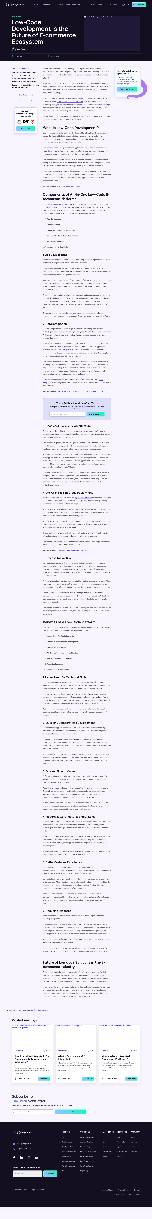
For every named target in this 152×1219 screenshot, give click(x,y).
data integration (65, 350)
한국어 (137, 1194)
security (84, 374)
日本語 (130, 1194)
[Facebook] (14, 1157)
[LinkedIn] (21, 1157)
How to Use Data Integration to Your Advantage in (81, 391)
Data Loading (66, 1156)
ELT (104, 1142)
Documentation (122, 1152)
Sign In (126, 4)
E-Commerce (16, 16)
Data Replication (67, 1147)
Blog (118, 1137)
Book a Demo (138, 5)
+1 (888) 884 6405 (99, 4)
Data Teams (84, 1161)
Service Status (107, 1190)
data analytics (97, 332)
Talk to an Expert (95, 414)
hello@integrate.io (24, 1144)
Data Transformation (69, 1152)
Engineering (84, 1171)
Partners (134, 1142)
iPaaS (105, 1156)
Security (119, 1156)
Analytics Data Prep (87, 1142)
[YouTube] (36, 1157)
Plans (68, 4)
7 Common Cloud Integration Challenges (72, 550)
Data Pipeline (107, 1152)
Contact (134, 1152)
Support (119, 1147)
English (114, 4)
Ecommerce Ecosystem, (21, 1010)
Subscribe (50, 1174)
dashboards (52, 151)
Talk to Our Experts (127, 89)
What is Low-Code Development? (24, 72)
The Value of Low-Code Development (71, 186)
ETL (104, 1137)
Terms (136, 1190)
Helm (63, 1137)
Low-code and (70, 101)
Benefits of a (24, 82)
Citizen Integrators (86, 1156)
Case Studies (121, 1142)
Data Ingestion (67, 1142)
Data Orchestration (68, 1161)
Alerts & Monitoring (68, 1166)
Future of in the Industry (25, 86)
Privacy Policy (123, 1190)
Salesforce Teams (86, 1166)
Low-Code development (39, 1010)
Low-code (47, 148)
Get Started (25, 128)
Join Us (133, 1147)
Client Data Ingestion (87, 1137)
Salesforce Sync (86, 1147)
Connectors (59, 4)
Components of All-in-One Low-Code (24, 77)
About (133, 1137)
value (95, 951)
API (63, 1171)
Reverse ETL (107, 1147)
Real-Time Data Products (88, 1152)
